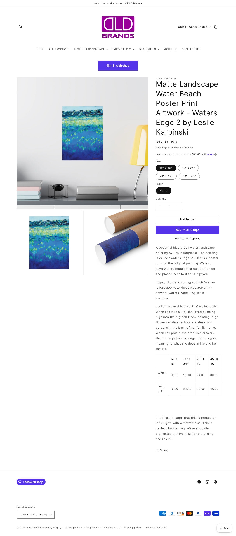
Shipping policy (132, 527)
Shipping (161, 147)
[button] (21, 27)
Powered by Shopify (50, 527)
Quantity (161, 198)
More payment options (187, 238)
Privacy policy (91, 527)
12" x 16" (166, 167)
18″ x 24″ (188, 167)
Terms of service (111, 527)
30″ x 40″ (189, 176)
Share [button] (164, 450)
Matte (164, 190)
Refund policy (72, 527)
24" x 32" (166, 176)
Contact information (155, 527)
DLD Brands (32, 527)
